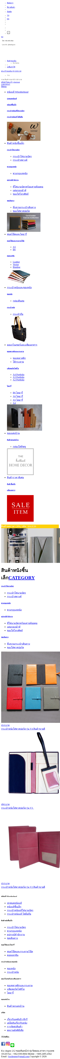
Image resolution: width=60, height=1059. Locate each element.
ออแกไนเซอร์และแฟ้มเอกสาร (22, 345)
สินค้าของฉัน (11, 61)
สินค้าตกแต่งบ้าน (12, 440)
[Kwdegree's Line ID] (8, 33)
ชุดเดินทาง (10, 200)
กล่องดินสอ (18, 301)
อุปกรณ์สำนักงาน (12, 180)
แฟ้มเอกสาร (11, 490)
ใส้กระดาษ (18, 362)
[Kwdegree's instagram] (8, 1045)
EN (8, 19)
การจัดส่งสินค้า (14, 1026)
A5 (14, 247)
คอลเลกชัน (10, 256)
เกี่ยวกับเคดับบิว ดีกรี (17, 1019)
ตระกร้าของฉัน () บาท (11, 71)
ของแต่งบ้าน (13, 433)
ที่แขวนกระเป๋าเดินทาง (24, 207)
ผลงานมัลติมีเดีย (15, 1030)
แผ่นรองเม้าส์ (19, 190)
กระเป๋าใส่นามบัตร (13, 150)
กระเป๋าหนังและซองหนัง (19, 287)
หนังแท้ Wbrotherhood (17, 92)
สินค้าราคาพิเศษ (15, 477)
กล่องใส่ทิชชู (19, 446)
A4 (14, 403)
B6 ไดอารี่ (18, 392)
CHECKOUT (5, 84)
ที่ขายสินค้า (11, 7)
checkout (16, 82)
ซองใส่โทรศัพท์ (21, 194)
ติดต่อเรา (10, 3)
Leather (16, 262)
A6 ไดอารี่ (18, 396)
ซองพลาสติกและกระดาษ (15, 351)
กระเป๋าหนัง (11, 307)
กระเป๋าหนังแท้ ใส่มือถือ (15, 117)
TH (8, 15)
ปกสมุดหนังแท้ (12, 98)
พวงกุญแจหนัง (11, 167)
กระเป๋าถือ (18, 314)
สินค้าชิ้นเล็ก (11, 484)
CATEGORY (21, 577)
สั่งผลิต (9, 11)
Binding (16, 267)
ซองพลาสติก (19, 358)
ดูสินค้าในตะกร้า (7, 82)
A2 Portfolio (18, 380)
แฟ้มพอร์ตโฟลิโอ (13, 368)
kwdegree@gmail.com (18, 1056)
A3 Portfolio (18, 377)
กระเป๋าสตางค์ (20, 160)
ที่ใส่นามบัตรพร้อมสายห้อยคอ (28, 186)
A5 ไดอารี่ (18, 400)
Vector (16, 264)
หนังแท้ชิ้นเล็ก (11, 105)
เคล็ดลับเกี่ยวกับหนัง (17, 1023)
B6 (14, 249)
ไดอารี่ (9, 386)
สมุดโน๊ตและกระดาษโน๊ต (15, 241)
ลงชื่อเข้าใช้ (11, 67)
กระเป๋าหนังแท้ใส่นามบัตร (15, 111)
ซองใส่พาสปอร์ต (21, 211)
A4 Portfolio (18, 374)
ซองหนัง (9, 294)
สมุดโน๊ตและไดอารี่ (17, 234)
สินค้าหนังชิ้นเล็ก (15, 143)
